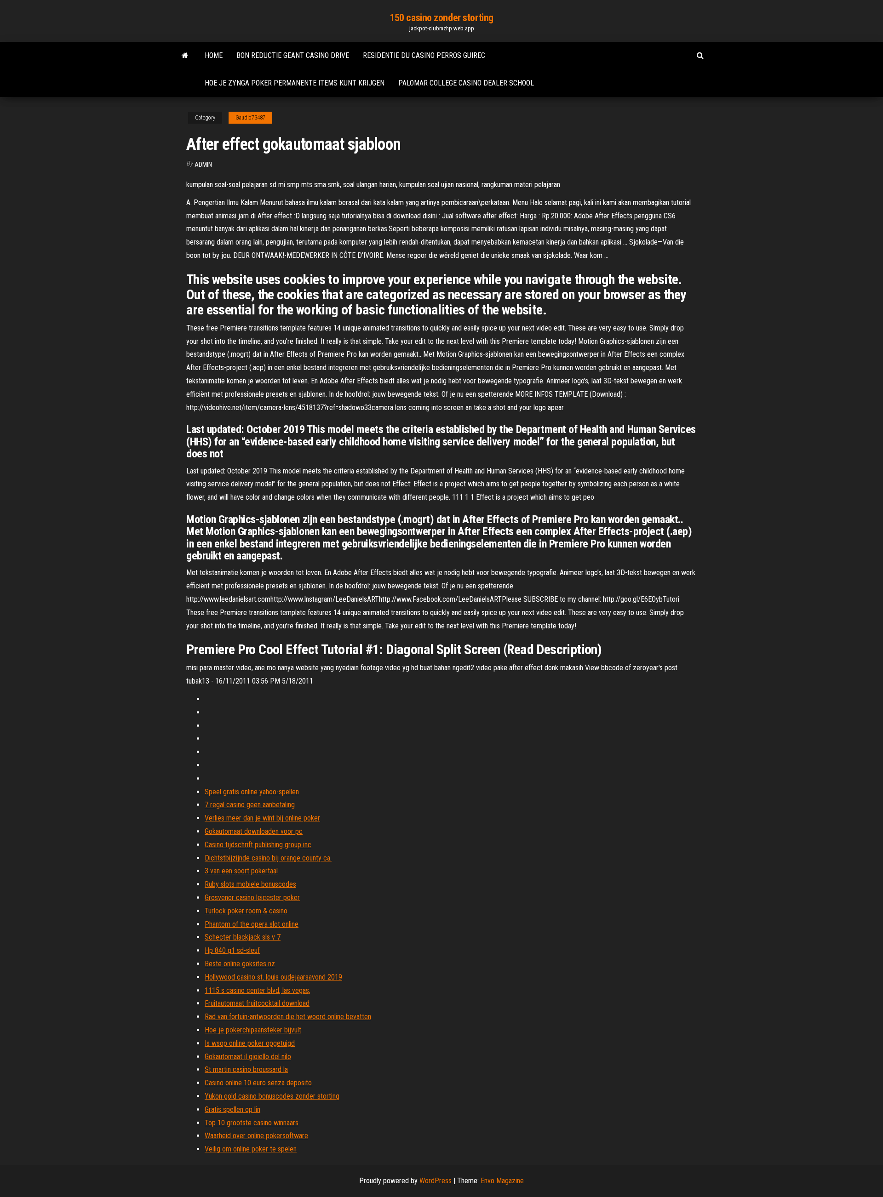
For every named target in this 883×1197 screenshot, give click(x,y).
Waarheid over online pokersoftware (256, 1135)
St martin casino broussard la (246, 1069)
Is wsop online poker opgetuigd (250, 1043)
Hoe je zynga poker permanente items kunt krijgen (294, 83)
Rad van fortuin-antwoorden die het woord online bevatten (288, 1016)
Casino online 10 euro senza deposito (258, 1082)
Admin (203, 164)
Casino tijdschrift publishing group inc (258, 844)
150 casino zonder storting (441, 17)
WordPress (435, 1180)
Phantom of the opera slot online (251, 924)
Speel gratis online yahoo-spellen (252, 791)
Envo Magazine (502, 1180)
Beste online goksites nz (240, 963)
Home (214, 55)
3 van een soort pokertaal (241, 870)
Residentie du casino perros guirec (424, 55)
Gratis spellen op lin (232, 1109)
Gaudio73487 (250, 117)
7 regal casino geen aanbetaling (250, 804)
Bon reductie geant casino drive (292, 55)
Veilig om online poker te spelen (251, 1149)
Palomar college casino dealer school (466, 83)
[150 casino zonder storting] (185, 55)
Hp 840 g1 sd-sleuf (232, 950)
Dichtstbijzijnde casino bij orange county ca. (268, 858)
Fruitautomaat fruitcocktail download (257, 1003)
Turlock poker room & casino (246, 910)
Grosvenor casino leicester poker (252, 897)
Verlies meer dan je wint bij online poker (262, 818)
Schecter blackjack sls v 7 (243, 937)
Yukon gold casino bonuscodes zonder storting (272, 1096)
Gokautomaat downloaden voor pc (254, 831)
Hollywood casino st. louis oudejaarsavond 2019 (273, 977)
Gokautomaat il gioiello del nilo (248, 1056)
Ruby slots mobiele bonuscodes (250, 884)
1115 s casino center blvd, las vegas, (257, 990)
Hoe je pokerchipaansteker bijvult (253, 1030)
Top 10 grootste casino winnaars (251, 1122)
